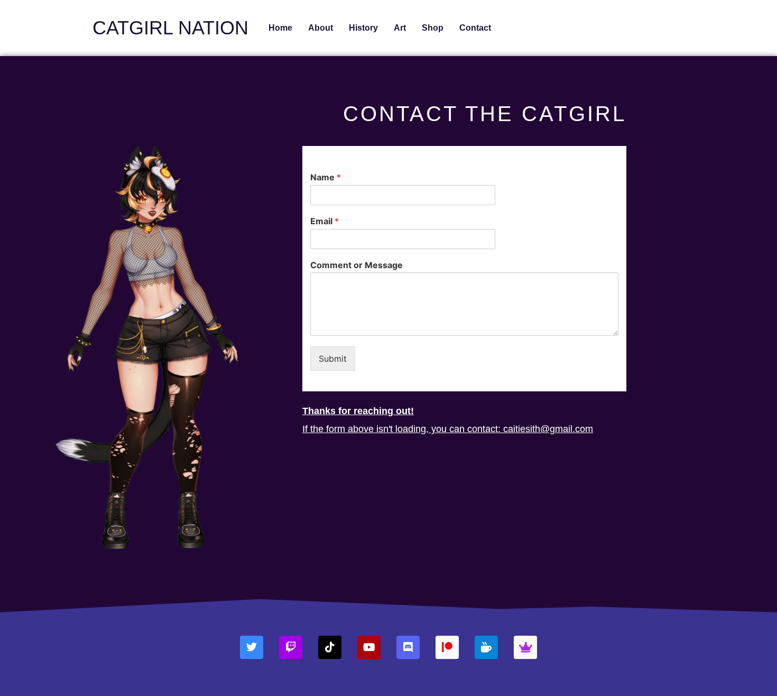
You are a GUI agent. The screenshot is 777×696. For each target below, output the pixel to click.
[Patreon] (447, 647)
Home (280, 27)
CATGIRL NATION (170, 28)
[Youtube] (369, 647)
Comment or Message (356, 265)
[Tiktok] (329, 647)
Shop (432, 27)
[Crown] (525, 647)
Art (400, 27)
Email (324, 221)
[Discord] (408, 647)
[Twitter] (251, 647)
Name (325, 177)
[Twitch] (290, 647)
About (320, 27)
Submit (333, 358)
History (363, 27)
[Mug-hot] (486, 647)
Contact (475, 27)
